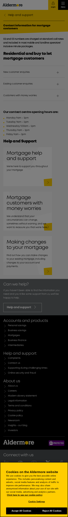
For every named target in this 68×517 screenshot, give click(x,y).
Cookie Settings (36, 501)
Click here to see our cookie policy (24, 495)
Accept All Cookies (21, 511)
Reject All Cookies (51, 511)
